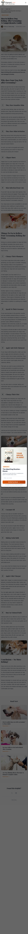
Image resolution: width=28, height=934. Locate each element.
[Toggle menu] (25, 2)
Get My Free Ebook (13, 482)
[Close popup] (25, 449)
